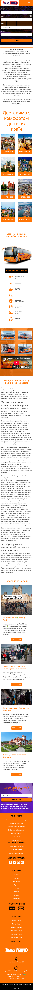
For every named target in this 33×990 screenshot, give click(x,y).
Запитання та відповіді (16, 846)
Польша (16, 878)
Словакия (16, 881)
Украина (16, 885)
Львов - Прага (16, 924)
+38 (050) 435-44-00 (16, 979)
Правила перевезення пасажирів (16, 820)
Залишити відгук (16, 850)
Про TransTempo (16, 833)
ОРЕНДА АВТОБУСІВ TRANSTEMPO (16, 271)
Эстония (16, 895)
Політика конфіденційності (16, 830)
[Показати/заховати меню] (29, 3)
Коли (2, 24)
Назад (3, 31)
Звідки (3, 9)
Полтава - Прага (16, 934)
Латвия (16, 892)
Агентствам (16, 837)
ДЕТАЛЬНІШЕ (16, 639)
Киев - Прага (16, 920)
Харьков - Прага (16, 931)
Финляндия (16, 898)
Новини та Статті (16, 840)
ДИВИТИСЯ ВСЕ (16, 942)
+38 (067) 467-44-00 (14, 974)
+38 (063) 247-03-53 (15, 976)
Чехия (16, 875)
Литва (17, 888)
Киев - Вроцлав (16, 937)
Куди (2, 16)
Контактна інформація (16, 853)
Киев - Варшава (16, 927)
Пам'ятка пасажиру (16, 823)
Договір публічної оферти (16, 826)
